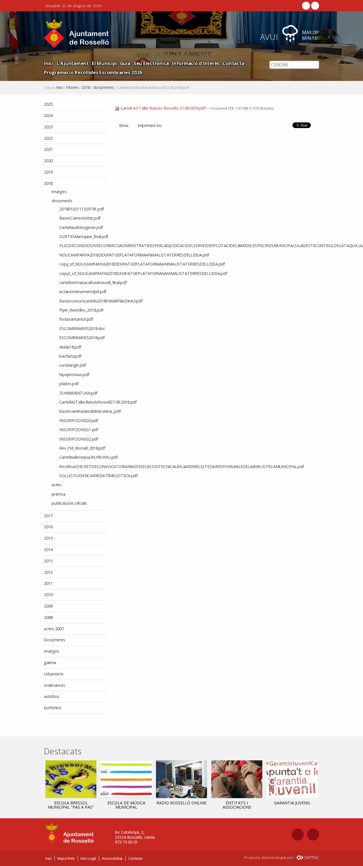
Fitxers (72, 87)
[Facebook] (306, 6)
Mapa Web (66, 858)
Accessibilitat (112, 858)
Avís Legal (88, 858)
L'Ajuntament (73, 63)
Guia (125, 63)
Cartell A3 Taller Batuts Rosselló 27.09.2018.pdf (163, 108)
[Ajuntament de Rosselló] (76, 34)
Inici (49, 63)
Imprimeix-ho (150, 125)
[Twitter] (314, 6)
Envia (123, 125)
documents (103, 87)
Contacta (233, 63)
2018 (85, 87)
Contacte (135, 858)
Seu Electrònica (151, 63)
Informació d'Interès (196, 63)
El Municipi (104, 63)
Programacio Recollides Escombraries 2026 (93, 72)
